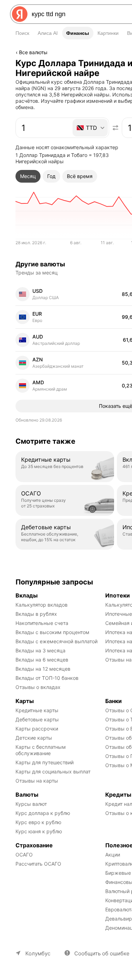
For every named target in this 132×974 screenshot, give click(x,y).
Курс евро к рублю (38, 822)
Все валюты (33, 52)
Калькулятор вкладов (41, 605)
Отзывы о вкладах (38, 687)
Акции (112, 855)
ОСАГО (24, 855)
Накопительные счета (41, 623)
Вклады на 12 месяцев (42, 669)
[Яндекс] (19, 14)
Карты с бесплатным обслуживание (41, 750)
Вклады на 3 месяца (40, 650)
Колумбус (37, 953)
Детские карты (33, 738)
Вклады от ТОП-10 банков (46, 678)
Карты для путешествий (44, 762)
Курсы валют (31, 804)
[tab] (27, 176)
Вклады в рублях (36, 614)
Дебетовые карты (37, 719)
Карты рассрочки (36, 729)
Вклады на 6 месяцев (41, 660)
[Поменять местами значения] (115, 128)
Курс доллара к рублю (42, 813)
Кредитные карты (36, 710)
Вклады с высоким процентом (52, 632)
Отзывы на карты (36, 781)
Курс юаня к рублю (38, 831)
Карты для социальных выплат (52, 771)
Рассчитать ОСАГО (38, 864)
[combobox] (91, 128)
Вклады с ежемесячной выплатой (56, 641)
